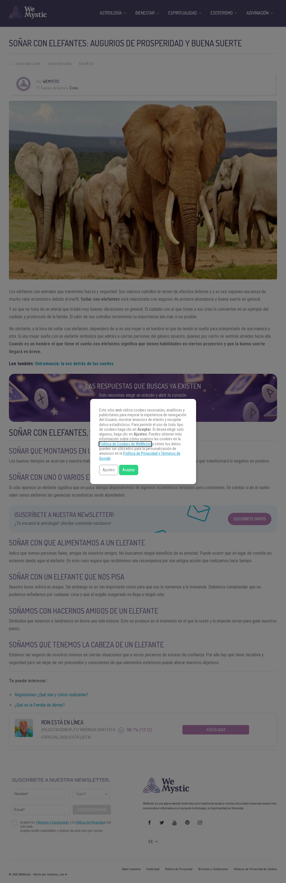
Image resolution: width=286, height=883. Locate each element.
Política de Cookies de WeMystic (125, 444)
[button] (108, 470)
